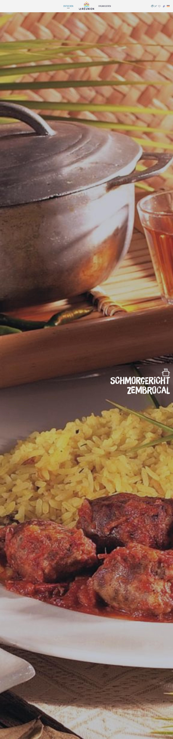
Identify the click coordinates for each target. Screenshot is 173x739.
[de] (168, 6)
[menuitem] (68, 5)
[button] (164, 6)
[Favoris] (159, 6)
